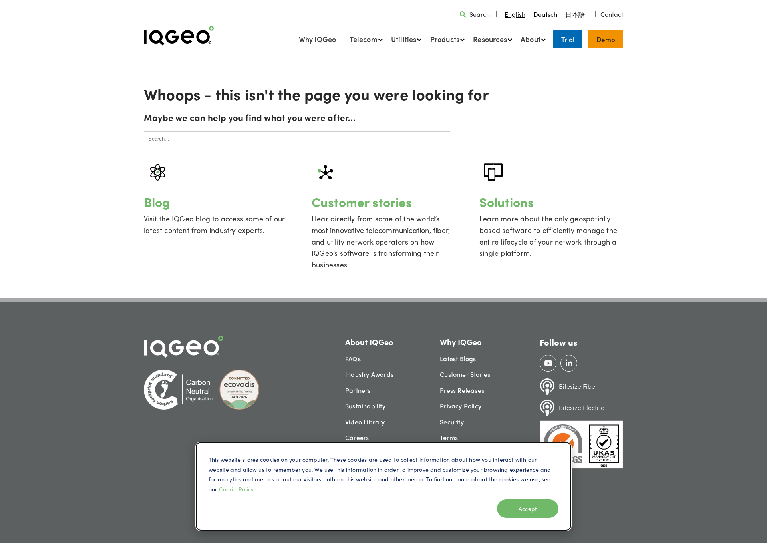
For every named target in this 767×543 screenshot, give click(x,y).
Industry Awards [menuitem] (369, 374)
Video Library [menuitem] (365, 421)
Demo (605, 39)
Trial (567, 39)
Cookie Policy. (237, 489)
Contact (611, 14)
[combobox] (515, 14)
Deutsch (545, 14)
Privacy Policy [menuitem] (460, 405)
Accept (528, 509)
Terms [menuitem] (449, 437)
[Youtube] (548, 363)
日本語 (575, 14)
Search (479, 14)
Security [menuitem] (452, 421)
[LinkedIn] (569, 363)
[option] (545, 14)
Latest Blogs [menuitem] (458, 358)
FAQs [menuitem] (353, 358)
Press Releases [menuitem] (462, 390)
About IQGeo (369, 342)
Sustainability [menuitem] (365, 405)
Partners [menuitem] (358, 390)
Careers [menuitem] (357, 437)
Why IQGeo (317, 39)
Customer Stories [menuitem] (465, 374)
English (515, 14)
